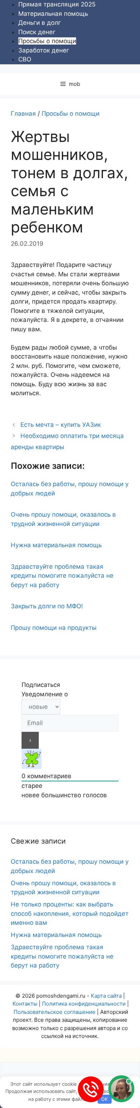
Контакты (25, 1003)
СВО (24, 59)
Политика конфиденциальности (84, 1003)
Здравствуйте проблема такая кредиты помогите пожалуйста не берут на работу (62, 575)
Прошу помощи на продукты (54, 627)
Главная (23, 113)
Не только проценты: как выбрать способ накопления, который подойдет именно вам (70, 913)
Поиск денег (37, 32)
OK (104, 1099)
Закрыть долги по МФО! (47, 606)
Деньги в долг (39, 22)
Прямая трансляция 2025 (56, 4)
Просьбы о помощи (47, 41)
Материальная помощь (53, 13)
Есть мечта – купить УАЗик (60, 424)
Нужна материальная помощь (56, 545)
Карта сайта (106, 995)
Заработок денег (43, 50)
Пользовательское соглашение (54, 1011)
